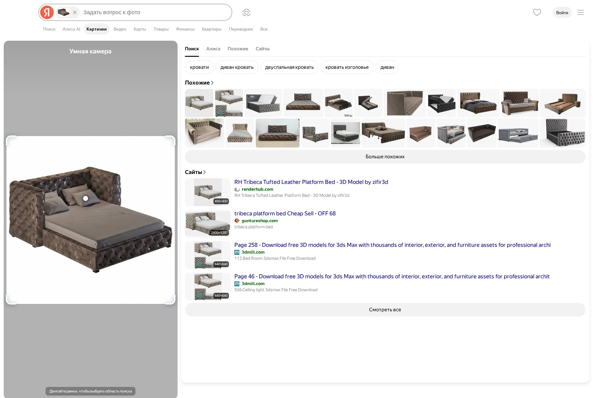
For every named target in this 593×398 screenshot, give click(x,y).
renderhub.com (257, 189)
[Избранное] (537, 12)
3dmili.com (253, 252)
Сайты (193, 172)
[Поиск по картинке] (246, 12)
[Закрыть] (75, 12)
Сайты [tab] (263, 49)
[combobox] (155, 12)
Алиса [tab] (213, 49)
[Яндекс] (47, 12)
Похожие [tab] (238, 49)
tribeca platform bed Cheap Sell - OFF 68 (285, 213)
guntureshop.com (260, 220)
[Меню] (580, 12)
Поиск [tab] (192, 49)
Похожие (197, 82)
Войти (562, 12)
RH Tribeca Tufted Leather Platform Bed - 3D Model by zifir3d (311, 182)
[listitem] (199, 67)
